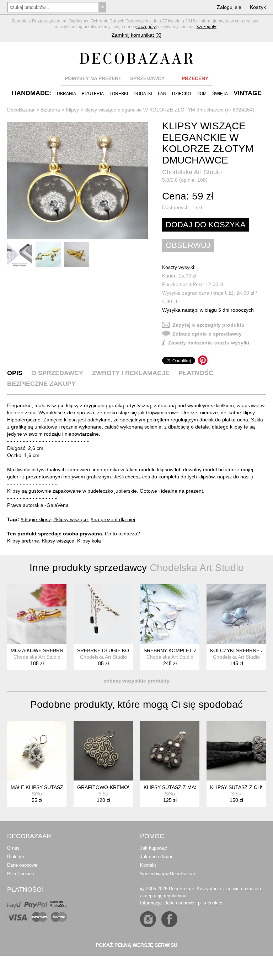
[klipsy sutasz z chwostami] (236, 750)
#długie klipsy (35, 519)
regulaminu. (176, 895)
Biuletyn (15, 856)
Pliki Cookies (20, 873)
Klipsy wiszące (58, 541)
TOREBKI (118, 93)
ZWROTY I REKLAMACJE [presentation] (131, 373)
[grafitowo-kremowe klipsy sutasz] (103, 750)
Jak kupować (153, 848)
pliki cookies (211, 903)
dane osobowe (179, 903)
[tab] (14, 373)
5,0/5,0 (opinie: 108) (185, 180)
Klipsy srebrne (23, 541)
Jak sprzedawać (156, 856)
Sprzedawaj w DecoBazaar (167, 873)
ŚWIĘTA (220, 93)
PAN (162, 93)
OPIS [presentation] (14, 373)
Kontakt (148, 865)
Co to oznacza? (122, 533)
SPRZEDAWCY (147, 78)
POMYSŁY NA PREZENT (93, 78)
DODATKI (143, 93)
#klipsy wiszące (70, 519)
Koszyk (258, 7)
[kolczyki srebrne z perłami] (236, 614)
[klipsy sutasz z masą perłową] (169, 750)
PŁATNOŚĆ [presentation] (195, 373)
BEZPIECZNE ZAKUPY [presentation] (41, 383)
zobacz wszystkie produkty (137, 681)
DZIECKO (181, 93)
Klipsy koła (89, 541)
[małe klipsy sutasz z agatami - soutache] (36, 750)
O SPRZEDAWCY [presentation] (57, 373)
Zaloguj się (229, 7)
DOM (202, 93)
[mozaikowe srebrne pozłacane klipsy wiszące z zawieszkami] (36, 614)
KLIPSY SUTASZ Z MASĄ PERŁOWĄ (185, 787)
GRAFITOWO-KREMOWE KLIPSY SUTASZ (126, 787)
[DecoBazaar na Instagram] (148, 919)
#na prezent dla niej (113, 519)
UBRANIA (66, 93)
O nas (13, 848)
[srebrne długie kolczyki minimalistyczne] (103, 614)
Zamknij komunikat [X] (136, 35)
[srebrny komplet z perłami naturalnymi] (169, 614)
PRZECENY (195, 78)
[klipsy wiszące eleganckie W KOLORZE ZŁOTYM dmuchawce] (77, 180)
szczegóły (146, 26)
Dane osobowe (22, 865)
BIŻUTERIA (93, 93)
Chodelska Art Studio (192, 172)
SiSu (37, 794)
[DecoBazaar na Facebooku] (169, 919)
